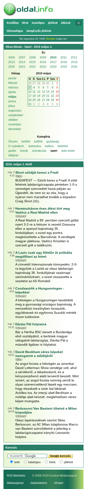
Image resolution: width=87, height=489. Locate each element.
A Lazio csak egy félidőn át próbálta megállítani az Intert (43, 254)
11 (33, 91)
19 (38, 95)
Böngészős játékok (38, 31)
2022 (32, 66)
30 (47, 83)
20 (43, 95)
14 (47, 91)
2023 (43, 66)
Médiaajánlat (15, 483)
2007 (22, 57)
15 (52, 91)
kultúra (49, 146)
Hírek (25, 22)
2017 (53, 62)
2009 (43, 57)
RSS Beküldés (16, 475)
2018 (64, 62)
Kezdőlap (13, 22)
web (17, 462)
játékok (68, 462)
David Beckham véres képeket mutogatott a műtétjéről (39, 354)
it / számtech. (16, 146)
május (12, 96)
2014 (22, 62)
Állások (66, 22)
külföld (38, 141)
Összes (13, 141)
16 (57, 91)
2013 (11, 62)
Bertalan (50, 38)
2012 (74, 57)
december (14, 129)
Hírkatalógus (15, 31)
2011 (64, 57)
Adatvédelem (38, 483)
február (12, 83)
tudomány (35, 146)
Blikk (19, 176)
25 (34, 100)
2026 (74, 66)
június (12, 101)
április (12, 92)
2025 (64, 66)
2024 (53, 66)
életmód (63, 146)
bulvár (24, 150)
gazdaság (52, 141)
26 (30, 83)
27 (34, 83)
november (14, 124)
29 (43, 83)
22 (52, 95)
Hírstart (58, 483)
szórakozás (39, 150)
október (13, 119)
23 (57, 95)
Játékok (53, 22)
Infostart (21, 215)
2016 (43, 62)
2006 (11, 57)
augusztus (14, 110)
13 (43, 91)
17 (30, 95)
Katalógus (38, 22)
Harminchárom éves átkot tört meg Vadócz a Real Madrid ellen (42, 210)
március (13, 87)
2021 (22, 66)
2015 (32, 62)
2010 (53, 57)
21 (47, 95)
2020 (11, 66)
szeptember (15, 115)
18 (34, 95)
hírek (52, 462)
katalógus (34, 462)
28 (38, 83)
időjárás (13, 155)
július (11, 106)
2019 (74, 62)
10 (30, 91)
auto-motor (68, 150)
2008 (32, 57)
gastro (12, 150)
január (12, 78)
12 (38, 91)
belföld (26, 141)
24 (30, 100)
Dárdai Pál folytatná (30, 324)
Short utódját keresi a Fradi (36, 172)
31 (30, 104)
